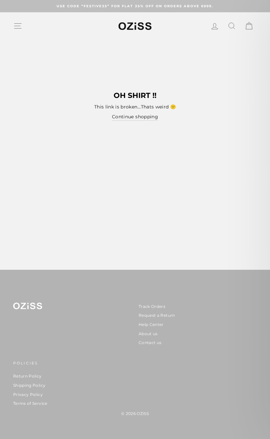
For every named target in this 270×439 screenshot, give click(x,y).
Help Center (151, 324)
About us (148, 333)
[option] (135, 6)
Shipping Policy (29, 385)
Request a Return (157, 315)
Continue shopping (135, 117)
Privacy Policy (28, 394)
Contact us (150, 342)
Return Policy (27, 376)
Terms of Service (30, 403)
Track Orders (152, 306)
